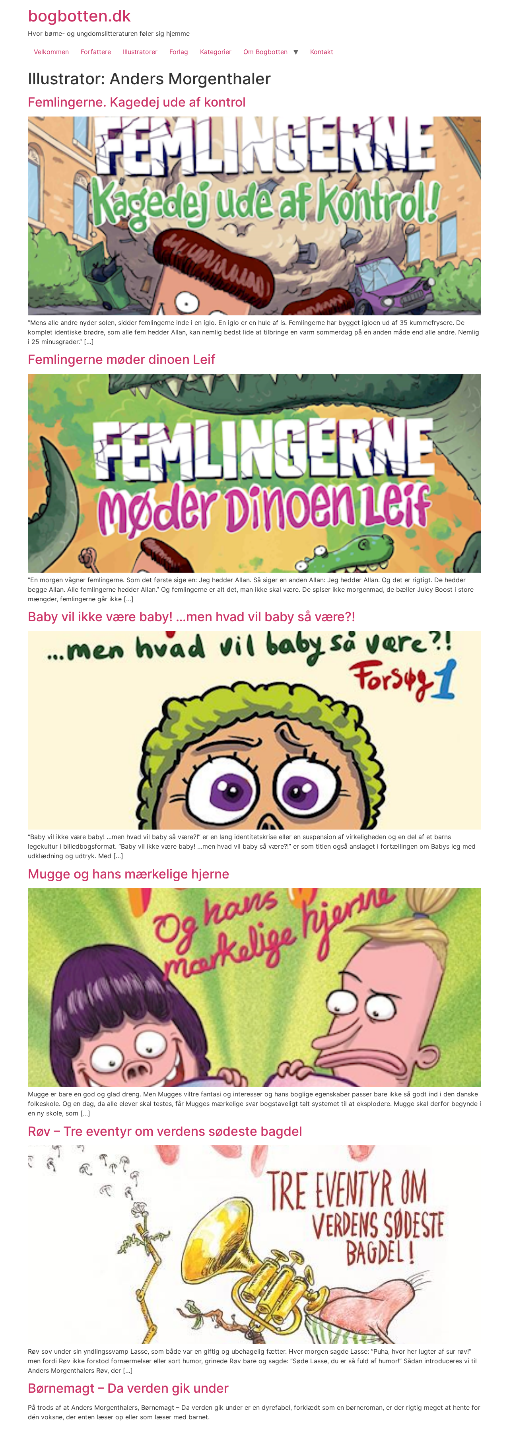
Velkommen (51, 52)
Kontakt (321, 52)
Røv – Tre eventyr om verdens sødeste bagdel (165, 1131)
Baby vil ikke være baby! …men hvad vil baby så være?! (191, 616)
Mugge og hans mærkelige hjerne (128, 874)
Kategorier (215, 52)
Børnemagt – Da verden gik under (128, 1388)
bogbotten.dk (79, 15)
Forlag (178, 52)
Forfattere (96, 52)
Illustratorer (140, 52)
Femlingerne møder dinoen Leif (122, 359)
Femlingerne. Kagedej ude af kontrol (137, 102)
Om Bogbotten (265, 52)
